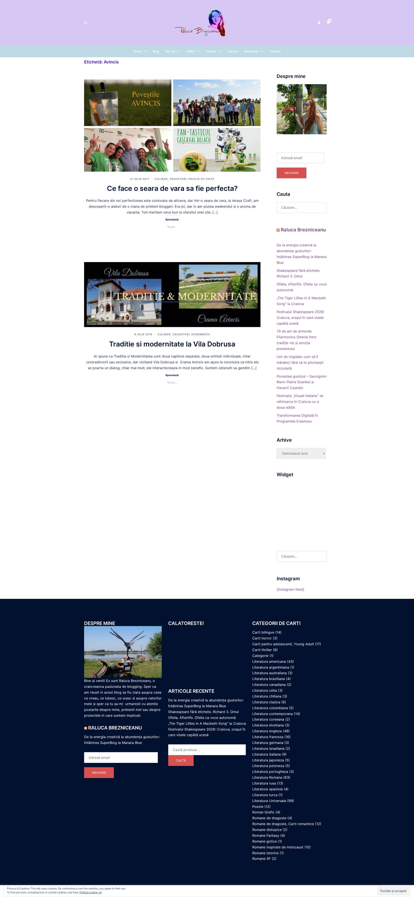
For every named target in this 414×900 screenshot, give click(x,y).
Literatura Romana (267, 777)
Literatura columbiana (270, 708)
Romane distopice (267, 829)
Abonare (291, 173)
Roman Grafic (263, 812)
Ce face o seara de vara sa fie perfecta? (172, 188)
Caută (181, 760)
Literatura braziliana (268, 679)
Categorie (260, 655)
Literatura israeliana (268, 748)
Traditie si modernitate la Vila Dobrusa (172, 344)
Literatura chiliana (266, 696)
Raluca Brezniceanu (303, 230)
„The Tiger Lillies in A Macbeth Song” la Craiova (207, 723)
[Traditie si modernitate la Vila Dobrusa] (172, 294)
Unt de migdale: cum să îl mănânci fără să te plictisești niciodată (300, 362)
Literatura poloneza (268, 766)
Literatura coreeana (268, 719)
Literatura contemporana (272, 714)
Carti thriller (262, 650)
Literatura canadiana (269, 684)
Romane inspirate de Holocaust (277, 847)
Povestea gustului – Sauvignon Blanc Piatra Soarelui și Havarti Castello (301, 382)
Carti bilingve (263, 632)
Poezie (257, 806)
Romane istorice (265, 853)
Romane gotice (264, 841)
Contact (275, 51)
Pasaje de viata (201, 178)
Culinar (161, 178)
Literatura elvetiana (268, 725)
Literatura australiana (269, 673)
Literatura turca (265, 795)
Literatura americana (269, 661)
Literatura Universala (269, 801)
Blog (156, 51)
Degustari (178, 178)
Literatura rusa (264, 783)
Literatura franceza (267, 737)
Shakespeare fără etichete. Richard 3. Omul (203, 712)
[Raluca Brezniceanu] (207, 22)
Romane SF (261, 858)
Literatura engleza (267, 731)
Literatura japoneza (268, 760)
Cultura (211, 51)
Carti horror (262, 638)
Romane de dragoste (269, 818)
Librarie (232, 51)
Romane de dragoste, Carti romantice (283, 824)
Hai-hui (170, 51)
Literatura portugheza (270, 771)
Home (137, 51)
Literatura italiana (266, 754)
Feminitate (251, 51)
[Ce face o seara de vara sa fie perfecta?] (172, 124)
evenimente (200, 334)
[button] (86, 22)
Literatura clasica (266, 702)
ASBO (190, 51)
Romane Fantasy (265, 835)
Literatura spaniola (267, 789)
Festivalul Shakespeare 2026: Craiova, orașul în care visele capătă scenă (300, 318)
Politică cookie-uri (91, 892)
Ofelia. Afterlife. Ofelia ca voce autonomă (202, 717)
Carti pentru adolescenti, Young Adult (283, 644)
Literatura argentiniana (270, 667)
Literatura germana (267, 742)
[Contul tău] (319, 22)
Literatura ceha (264, 690)
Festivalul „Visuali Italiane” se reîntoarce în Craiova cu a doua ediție (300, 402)
